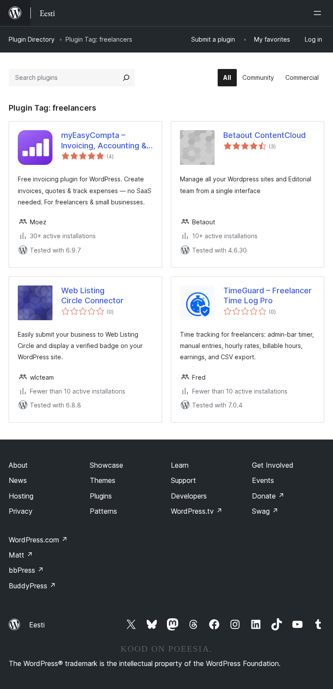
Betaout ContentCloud (264, 135)
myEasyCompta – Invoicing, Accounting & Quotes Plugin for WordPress (104, 141)
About (18, 465)
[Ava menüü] (319, 13)
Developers (189, 496)
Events (263, 480)
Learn (180, 465)
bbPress (26, 570)
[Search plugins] (126, 77)
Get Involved (273, 465)
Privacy (21, 511)
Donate (268, 496)
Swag (265, 511)
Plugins (101, 496)
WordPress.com (38, 539)
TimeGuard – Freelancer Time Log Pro (267, 295)
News (18, 480)
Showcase (106, 465)
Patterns (103, 511)
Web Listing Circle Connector (92, 295)
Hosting (21, 496)
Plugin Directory (32, 39)
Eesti (37, 624)
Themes (102, 480)
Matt (21, 555)
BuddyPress (32, 585)
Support (183, 480)
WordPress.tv (196, 511)
